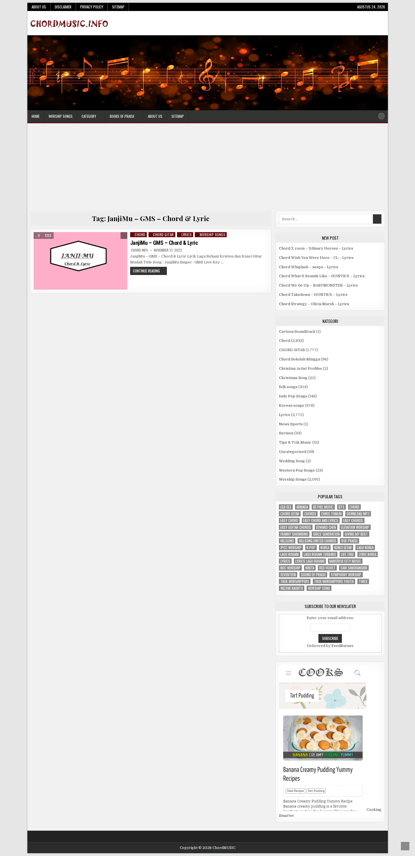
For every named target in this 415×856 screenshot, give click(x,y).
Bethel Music (323, 507)
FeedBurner (342, 646)
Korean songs (291, 405)
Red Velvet (327, 568)
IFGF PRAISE (349, 540)
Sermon (286, 433)
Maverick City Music (345, 561)
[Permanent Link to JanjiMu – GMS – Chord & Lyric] (80, 261)
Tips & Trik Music (295, 442)
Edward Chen (326, 527)
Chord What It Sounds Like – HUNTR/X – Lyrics (322, 276)
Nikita (309, 568)
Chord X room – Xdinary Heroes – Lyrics (316, 248)
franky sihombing (294, 534)
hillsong (287, 540)
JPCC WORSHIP (291, 547)
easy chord (289, 520)
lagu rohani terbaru (320, 554)
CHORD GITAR (163, 234)
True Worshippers (294, 581)
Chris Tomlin (331, 513)
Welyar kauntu (291, 588)
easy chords (353, 520)
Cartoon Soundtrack (297, 331)
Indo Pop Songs (293, 396)
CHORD (354, 507)
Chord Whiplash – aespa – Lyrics (308, 267)
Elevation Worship (355, 527)
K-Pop (311, 547)
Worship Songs (61, 116)
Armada (302, 507)
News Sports (291, 424)
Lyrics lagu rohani (309, 561)
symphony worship (346, 574)
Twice (363, 581)
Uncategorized (292, 452)
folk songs (288, 387)
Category (89, 116)
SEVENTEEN (288, 574)
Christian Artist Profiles (300, 368)
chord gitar (289, 513)
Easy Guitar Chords (295, 527)
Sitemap (118, 7)
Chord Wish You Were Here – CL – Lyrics (316, 258)
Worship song (319, 588)
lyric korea (367, 554)
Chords (310, 513)
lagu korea (365, 547)
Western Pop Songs (297, 470)
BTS (341, 507)
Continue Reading (150, 271)
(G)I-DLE (285, 507)
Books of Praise (122, 116)
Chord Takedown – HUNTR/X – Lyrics (313, 294)
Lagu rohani (289, 554)
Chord (140, 234)
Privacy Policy (91, 7)
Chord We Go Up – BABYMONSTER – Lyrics (318, 285)
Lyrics (187, 234)
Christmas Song (293, 378)
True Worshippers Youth (334, 581)
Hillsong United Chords (317, 540)
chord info (139, 250)
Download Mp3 (358, 513)
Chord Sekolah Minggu (299, 359)
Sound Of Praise (313, 574)
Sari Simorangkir (353, 568)
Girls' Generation (326, 534)
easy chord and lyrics (320, 520)
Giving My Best (356, 534)
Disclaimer (63, 7)
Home (36, 116)
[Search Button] (381, 116)
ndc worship (290, 568)
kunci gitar (343, 547)
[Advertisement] (207, 168)
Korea (324, 547)
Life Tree (347, 554)
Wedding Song (292, 461)
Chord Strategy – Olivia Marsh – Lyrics (314, 304)
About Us (39, 7)
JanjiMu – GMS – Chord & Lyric (164, 242)
